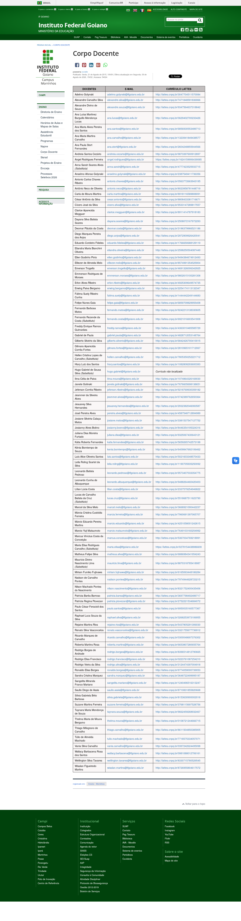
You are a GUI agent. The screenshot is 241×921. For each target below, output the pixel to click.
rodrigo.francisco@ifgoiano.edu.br (126, 659)
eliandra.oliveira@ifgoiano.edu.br (125, 250)
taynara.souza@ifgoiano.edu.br (124, 711)
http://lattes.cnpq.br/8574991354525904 (178, 262)
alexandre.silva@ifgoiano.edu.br (125, 100)
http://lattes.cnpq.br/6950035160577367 (178, 608)
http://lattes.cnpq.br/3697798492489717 (178, 595)
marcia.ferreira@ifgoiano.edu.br (125, 514)
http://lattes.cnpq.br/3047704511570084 (178, 94)
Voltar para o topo (195, 803)
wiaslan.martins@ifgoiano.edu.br (125, 767)
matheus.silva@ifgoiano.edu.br (124, 554)
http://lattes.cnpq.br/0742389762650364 (178, 397)
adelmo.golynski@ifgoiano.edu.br (125, 94)
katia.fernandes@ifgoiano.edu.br (125, 442)
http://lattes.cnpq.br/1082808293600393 (178, 364)
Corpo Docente (49, 152)
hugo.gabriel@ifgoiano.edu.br (123, 371)
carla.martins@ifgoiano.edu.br (124, 194)
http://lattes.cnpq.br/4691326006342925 (178, 268)
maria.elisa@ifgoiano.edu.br (123, 547)
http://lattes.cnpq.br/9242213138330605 (178, 310)
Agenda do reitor (88, 846)
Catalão (42, 830)
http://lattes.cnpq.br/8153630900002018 (178, 697)
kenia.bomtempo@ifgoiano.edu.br (126, 449)
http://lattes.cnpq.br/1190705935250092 (178, 464)
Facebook (169, 826)
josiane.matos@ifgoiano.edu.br (124, 420)
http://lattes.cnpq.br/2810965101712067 (178, 348)
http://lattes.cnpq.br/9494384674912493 (178, 257)
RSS (167, 842)
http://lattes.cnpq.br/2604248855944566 (178, 146)
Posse (41, 858)
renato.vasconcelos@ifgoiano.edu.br (127, 630)
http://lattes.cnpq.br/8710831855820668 (178, 690)
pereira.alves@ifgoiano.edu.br (124, 413)
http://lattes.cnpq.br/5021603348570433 (178, 456)
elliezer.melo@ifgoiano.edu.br (123, 262)
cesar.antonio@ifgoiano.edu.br (124, 199)
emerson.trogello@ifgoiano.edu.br (126, 268)
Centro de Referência (48, 883)
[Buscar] (200, 20)
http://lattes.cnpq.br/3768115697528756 (178, 704)
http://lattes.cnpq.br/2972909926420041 (178, 235)
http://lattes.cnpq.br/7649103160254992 (178, 530)
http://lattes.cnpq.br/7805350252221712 (178, 357)
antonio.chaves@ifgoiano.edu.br (125, 181)
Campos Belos (45, 826)
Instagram (170, 830)
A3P (82, 862)
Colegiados (85, 830)
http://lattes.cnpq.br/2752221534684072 (178, 601)
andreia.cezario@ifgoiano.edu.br (125, 154)
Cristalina (42, 838)
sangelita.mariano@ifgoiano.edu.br (126, 682)
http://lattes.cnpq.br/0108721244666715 (178, 720)
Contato (87, 37)
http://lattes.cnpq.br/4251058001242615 (178, 523)
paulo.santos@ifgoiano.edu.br (124, 608)
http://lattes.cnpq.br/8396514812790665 (178, 652)
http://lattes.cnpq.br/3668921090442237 (178, 507)
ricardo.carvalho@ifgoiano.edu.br (125, 637)
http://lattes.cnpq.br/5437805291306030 (178, 624)
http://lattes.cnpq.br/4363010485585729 (178, 328)
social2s (85, 72)
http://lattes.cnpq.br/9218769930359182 (178, 389)
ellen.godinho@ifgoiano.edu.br (124, 257)
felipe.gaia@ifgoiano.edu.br (122, 302)
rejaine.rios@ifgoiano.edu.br (123, 624)
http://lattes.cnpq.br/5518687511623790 (178, 498)
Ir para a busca (82, 9)
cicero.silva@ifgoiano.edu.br (123, 205)
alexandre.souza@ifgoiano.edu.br (126, 107)
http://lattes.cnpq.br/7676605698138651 (178, 384)
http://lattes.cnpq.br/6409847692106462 (178, 449)
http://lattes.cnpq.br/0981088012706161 (178, 753)
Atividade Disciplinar (90, 879)
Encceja (45, 168)
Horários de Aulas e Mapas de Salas (52, 124)
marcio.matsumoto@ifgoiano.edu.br (127, 530)
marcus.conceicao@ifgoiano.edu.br (127, 538)
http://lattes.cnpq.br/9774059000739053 (178, 670)
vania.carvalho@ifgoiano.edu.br (125, 746)
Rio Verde (42, 867)
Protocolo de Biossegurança (94, 883)
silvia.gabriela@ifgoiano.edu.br (124, 697)
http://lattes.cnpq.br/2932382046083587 (178, 406)
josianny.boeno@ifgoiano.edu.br (125, 427)
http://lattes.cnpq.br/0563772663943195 (178, 181)
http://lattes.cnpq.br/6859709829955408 (178, 302)
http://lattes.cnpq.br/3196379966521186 (178, 228)
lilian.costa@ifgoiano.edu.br (122, 489)
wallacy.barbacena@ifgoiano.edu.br (127, 753)
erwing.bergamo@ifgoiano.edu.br (126, 288)
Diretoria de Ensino (51, 112)
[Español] (149, 10)
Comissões (85, 838)
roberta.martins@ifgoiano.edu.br (125, 644)
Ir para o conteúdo (47, 9)
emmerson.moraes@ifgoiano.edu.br (127, 275)
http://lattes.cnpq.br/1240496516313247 (178, 682)
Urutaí (41, 875)
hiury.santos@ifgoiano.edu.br (123, 364)
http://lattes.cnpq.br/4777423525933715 (178, 166)
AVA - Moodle (130, 37)
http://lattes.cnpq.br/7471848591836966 (178, 100)
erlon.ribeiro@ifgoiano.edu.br (123, 282)
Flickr (167, 838)
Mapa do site (196, 9)
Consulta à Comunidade (92, 875)
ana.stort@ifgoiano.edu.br (121, 146)
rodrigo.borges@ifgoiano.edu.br (125, 652)
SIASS (83, 850)
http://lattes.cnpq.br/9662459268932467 (178, 711)
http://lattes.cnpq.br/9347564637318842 (178, 107)
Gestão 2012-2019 (89, 887)
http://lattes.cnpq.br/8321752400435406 (178, 588)
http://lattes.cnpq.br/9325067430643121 (178, 435)
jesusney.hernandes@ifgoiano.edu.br (128, 406)
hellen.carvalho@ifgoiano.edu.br (125, 357)
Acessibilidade (160, 9)
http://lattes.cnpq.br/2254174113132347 (178, 288)
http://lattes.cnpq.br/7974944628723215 (178, 579)
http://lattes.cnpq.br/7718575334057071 (178, 738)
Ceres (41, 834)
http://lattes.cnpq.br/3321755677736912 (178, 630)
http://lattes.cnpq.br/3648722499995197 (178, 675)
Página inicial (44, 45)
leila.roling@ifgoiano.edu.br (122, 464)
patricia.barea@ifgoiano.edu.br (124, 595)
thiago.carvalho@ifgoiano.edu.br (125, 729)
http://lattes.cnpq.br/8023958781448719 (178, 188)
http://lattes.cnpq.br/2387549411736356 (178, 174)
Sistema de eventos (165, 37)
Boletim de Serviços (90, 891)
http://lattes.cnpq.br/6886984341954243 (178, 554)
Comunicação (87, 842)
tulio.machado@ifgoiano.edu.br (124, 738)
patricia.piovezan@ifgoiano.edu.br (126, 601)
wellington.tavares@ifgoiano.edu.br (127, 760)
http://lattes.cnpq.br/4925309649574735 (178, 282)
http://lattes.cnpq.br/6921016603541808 (178, 319)
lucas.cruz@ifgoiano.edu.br (122, 498)
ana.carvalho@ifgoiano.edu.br (124, 137)
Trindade (42, 871)
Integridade (85, 867)
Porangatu (43, 862)
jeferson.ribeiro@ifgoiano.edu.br (125, 389)
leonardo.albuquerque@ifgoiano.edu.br (129, 482)
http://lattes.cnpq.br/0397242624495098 (178, 746)
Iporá (40, 850)
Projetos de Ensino (51, 162)
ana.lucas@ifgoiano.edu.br (122, 118)
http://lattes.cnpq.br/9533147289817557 (178, 205)
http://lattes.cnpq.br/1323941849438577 (178, 137)
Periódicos (184, 37)
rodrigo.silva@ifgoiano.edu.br (123, 664)
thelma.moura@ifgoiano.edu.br (124, 720)
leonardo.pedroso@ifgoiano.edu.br (126, 473)
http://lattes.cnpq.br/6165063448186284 (178, 572)
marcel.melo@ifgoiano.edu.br (123, 507)
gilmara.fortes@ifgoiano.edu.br (124, 348)
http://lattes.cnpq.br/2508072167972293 (178, 221)
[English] (135, 10)
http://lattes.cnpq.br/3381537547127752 (178, 420)
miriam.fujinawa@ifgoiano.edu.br (125, 572)
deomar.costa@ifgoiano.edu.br (124, 228)
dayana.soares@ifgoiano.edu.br (125, 221)
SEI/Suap (84, 858)
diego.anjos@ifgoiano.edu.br (123, 235)
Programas (47, 141)
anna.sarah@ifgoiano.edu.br (123, 166)
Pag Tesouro (101, 37)
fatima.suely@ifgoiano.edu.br (123, 295)
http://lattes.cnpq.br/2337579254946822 (178, 489)
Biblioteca (115, 37)
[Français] (142, 10)
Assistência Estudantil (47, 133)
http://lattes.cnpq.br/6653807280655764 (178, 644)
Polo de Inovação (46, 879)
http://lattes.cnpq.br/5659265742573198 (178, 442)
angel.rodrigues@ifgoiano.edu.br (125, 159)
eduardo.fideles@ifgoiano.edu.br (125, 243)
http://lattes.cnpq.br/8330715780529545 (178, 760)
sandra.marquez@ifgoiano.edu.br (126, 675)
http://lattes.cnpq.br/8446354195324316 (178, 427)
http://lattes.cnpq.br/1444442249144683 (178, 295)
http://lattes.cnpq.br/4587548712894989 (178, 413)
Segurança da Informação (93, 871)
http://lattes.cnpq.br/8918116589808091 (178, 194)
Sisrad (44, 157)
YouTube (169, 834)
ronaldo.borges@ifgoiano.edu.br (125, 670)
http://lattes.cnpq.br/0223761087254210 (178, 659)
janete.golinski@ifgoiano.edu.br (124, 384)
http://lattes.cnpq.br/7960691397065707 (178, 514)
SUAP (77, 37)
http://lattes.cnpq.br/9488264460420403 (178, 482)
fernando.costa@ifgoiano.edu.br (125, 319)
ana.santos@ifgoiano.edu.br (123, 128)
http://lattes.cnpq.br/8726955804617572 (178, 767)
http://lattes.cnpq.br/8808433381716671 (178, 199)
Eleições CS (86, 854)
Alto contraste (179, 9)
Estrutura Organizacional (92, 834)
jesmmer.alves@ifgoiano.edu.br (125, 397)
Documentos (147, 37)
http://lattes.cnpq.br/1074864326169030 (178, 378)
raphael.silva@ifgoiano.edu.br (124, 617)
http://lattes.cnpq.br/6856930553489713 (178, 128)
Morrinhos (42, 854)
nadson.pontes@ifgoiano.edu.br (125, 579)
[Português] (128, 10)
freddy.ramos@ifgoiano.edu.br (124, 328)
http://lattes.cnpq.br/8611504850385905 (178, 729)
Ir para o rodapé (100, 9)
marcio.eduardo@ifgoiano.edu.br (125, 523)
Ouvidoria (198, 37)
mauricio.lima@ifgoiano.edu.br (124, 563)
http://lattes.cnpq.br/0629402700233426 (178, 118)
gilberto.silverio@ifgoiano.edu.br (125, 340)
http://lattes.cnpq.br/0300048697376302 (178, 637)
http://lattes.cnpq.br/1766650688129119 (178, 243)
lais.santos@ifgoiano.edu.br (122, 456)
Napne (44, 146)
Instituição (85, 826)
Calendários (47, 117)
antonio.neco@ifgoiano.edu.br (124, 188)
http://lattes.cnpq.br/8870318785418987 (178, 563)
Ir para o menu (65, 9)
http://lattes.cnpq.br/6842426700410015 (178, 340)
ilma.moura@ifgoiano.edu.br (123, 378)
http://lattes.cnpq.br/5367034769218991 (178, 538)
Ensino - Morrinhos (96, 784)
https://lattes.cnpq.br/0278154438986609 (179, 547)
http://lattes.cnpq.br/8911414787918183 (178, 212)
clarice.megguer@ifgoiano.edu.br (125, 212)
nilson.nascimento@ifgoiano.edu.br (127, 588)
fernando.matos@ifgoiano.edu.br (125, 310)
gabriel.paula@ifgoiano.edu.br (124, 335)
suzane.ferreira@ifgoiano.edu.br (125, 704)
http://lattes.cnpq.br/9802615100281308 (178, 275)
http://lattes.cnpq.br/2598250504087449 (178, 250)
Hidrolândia (43, 842)
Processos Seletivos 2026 (49, 175)
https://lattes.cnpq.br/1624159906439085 (179, 159)
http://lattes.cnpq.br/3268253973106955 (178, 617)
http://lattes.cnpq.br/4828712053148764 (178, 335)
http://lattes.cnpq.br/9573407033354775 (178, 473)
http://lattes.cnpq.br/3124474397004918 (178, 664)
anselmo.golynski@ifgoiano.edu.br (126, 174)
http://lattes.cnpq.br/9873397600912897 (178, 154)
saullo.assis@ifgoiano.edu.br (123, 690)
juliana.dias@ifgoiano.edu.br (123, 435)
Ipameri (41, 846)
